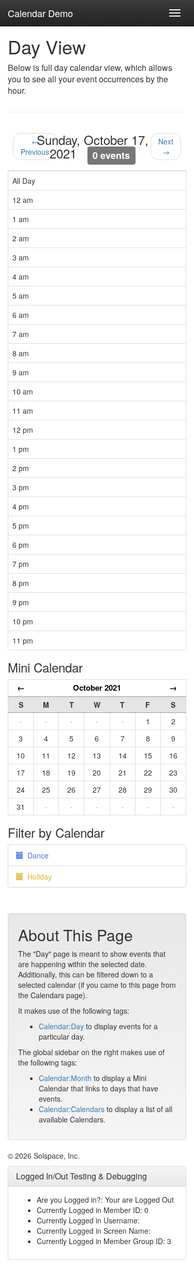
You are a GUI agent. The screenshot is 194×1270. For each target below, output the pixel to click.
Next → (165, 146)
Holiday (37, 876)
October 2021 (97, 687)
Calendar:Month (65, 1078)
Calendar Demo (40, 13)
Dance (36, 855)
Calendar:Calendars (72, 1109)
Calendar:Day (61, 1026)
